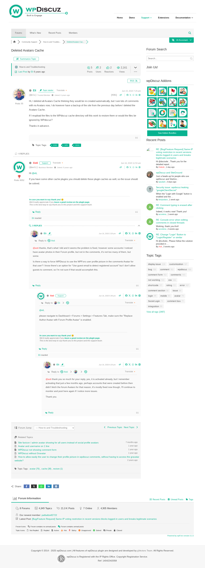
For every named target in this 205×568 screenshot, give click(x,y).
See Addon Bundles (167, 133)
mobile (163, 295)
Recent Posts (55, 33)
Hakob (161, 167)
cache (66, 145)
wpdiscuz (182, 269)
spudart (162, 182)
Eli (32, 72)
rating (169, 285)
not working (154, 280)
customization (176, 264)
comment (164, 269)
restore (77, 145)
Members (73, 33)
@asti (36, 248)
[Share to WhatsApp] (133, 95)
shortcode (153, 285)
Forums (18, 33)
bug (150, 269)
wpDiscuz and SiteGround (169, 172)
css (170, 280)
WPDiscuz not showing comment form (37, 450)
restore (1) (58, 469)
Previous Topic (114, 427)
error (182, 285)
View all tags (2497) (156, 312)
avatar (55, 145)
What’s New (35, 33)
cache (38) (46, 469)
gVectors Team (144, 550)
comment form (155, 274)
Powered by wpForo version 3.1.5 (180, 536)
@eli (34, 173)
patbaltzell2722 (49, 515)
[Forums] (14, 42)
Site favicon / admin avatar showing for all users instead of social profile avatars (58, 442)
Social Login (154, 301)
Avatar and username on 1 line (33, 446)
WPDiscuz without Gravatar (32, 453)
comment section (156, 290)
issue (175, 290)
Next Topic (130, 427)
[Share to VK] (139, 95)
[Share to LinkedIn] (136, 95)
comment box (174, 301)
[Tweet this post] (130, 95)
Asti (35, 163)
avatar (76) (35, 469)
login (150, 295)
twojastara (163, 200)
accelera (162, 214)
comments (176, 274)
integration (153, 306)
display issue (154, 264)
